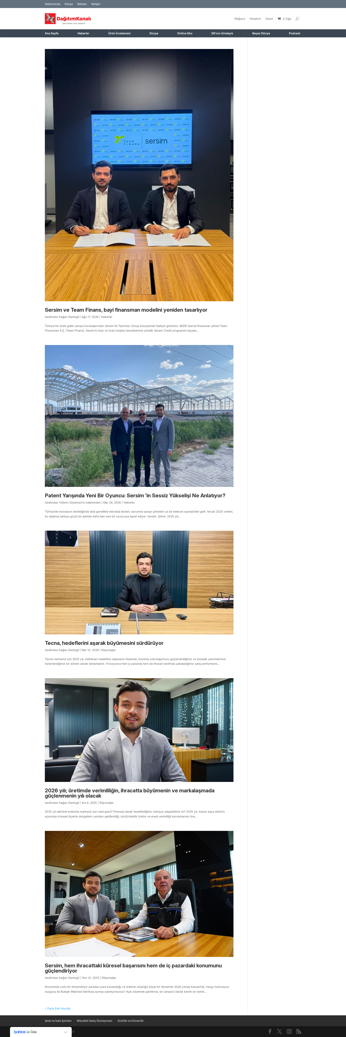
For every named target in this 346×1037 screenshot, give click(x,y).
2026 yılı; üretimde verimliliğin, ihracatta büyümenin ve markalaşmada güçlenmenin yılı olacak (129, 793)
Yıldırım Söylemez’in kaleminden (80, 502)
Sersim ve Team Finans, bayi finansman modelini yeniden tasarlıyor (126, 310)
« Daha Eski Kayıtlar (58, 1008)
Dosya (154, 33)
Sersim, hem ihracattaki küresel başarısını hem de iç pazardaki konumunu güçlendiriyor (133, 968)
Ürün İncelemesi (119, 33)
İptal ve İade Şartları (58, 1020)
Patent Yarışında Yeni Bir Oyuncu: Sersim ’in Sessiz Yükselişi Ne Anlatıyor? (135, 495)
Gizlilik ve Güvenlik (131, 1020)
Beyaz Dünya (261, 33)
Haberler (83, 33)
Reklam (82, 4)
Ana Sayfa (51, 33)
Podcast (294, 33)
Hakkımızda (52, 4)
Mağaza (239, 18)
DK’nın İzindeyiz (222, 33)
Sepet (269, 18)
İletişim (95, 4)
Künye (69, 4)
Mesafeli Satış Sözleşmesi (94, 1020)
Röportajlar (109, 650)
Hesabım (255, 18)
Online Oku (184, 33)
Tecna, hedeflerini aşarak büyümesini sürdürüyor (104, 643)
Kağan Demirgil (69, 317)
